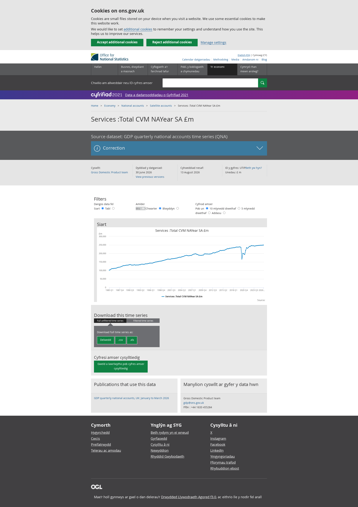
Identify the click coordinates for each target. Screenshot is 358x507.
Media (235, 59)
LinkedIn (217, 450)
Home (94, 105)
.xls (132, 340)
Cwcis (95, 438)
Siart (97, 208)
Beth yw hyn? (253, 168)
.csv (120, 340)
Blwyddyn (169, 208)
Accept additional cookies (117, 42)
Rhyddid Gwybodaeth (167, 456)
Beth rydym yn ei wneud (170, 432)
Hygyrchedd (100, 432)
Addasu (217, 213)
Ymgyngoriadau (222, 456)
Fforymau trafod (223, 462)
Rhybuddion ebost (224, 468)
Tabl (108, 208)
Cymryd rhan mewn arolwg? (249, 69)
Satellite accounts (161, 105)
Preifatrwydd (101, 444)
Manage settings (213, 42)
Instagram (218, 438)
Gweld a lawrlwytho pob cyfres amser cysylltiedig (121, 366)
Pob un (200, 208)
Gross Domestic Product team (109, 172)
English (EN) (244, 55)
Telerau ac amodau (106, 450)
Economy (109, 105)
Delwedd (105, 340)
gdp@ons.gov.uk (193, 402)
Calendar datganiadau (196, 59)
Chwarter (152, 208)
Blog (264, 59)
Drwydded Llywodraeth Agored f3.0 (188, 497)
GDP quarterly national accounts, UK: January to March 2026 (131, 398)
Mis (138, 208)
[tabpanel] (127, 336)
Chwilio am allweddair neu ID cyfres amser (122, 83)
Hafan (98, 67)
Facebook (217, 444)
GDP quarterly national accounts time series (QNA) (175, 136)
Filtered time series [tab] (143, 320)
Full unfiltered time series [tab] (110, 320)
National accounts (132, 105)
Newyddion (160, 450)
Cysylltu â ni (160, 444)
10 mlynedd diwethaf (223, 208)
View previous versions (150, 177)
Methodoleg (220, 59)
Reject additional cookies (172, 42)
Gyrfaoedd (159, 438)
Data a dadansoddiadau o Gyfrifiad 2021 (156, 95)
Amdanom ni (250, 59)
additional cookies (138, 29)
